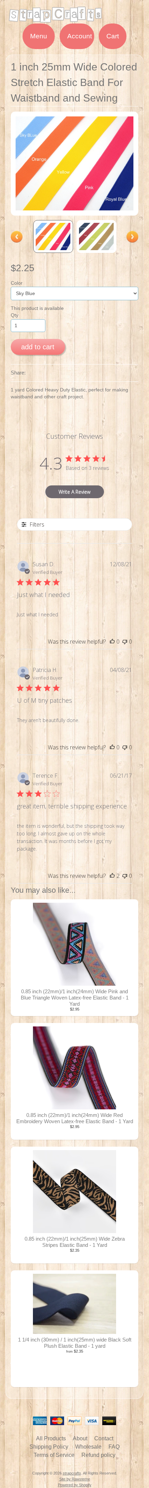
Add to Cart (37, 347)
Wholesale (88, 1447)
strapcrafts (72, 1473)
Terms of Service (54, 1455)
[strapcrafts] (74, 19)
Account (79, 36)
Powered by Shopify (74, 1485)
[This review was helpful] (112, 876)
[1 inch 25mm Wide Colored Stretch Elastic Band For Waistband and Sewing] (53, 236)
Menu (38, 36)
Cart (112, 36)
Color (17, 283)
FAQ (114, 1447)
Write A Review (74, 492)
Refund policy (98, 1455)
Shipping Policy (48, 1447)
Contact (103, 1438)
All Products (51, 1438)
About (80, 1438)
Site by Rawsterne (74, 1479)
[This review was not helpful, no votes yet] (124, 641)
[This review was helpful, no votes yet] (112, 641)
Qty (14, 315)
